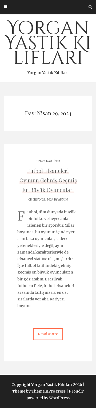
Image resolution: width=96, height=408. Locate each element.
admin (63, 199)
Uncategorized (48, 161)
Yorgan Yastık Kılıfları (48, 45)
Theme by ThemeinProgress (39, 391)
